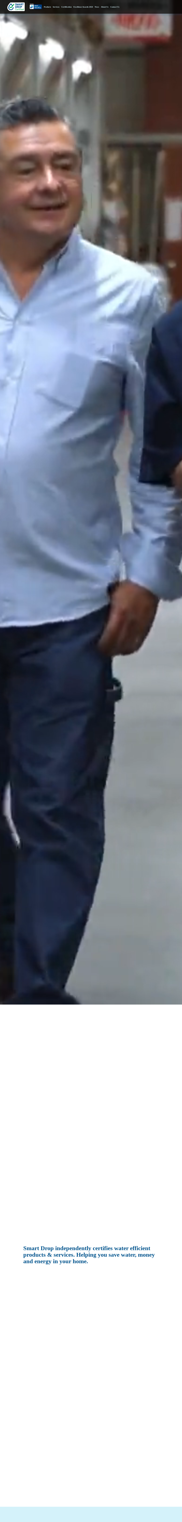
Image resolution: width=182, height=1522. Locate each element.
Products (47, 7)
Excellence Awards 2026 (83, 7)
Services (56, 7)
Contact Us (114, 7)
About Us (104, 7)
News (97, 7)
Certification (66, 7)
